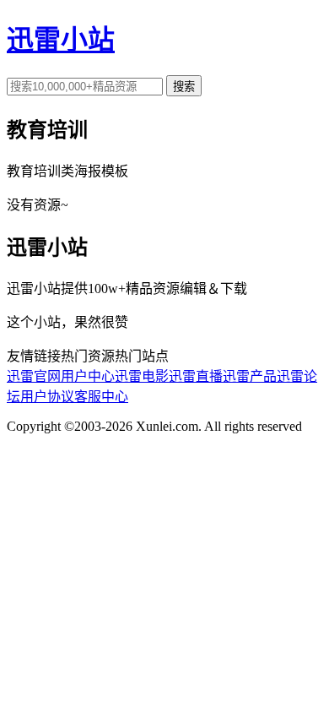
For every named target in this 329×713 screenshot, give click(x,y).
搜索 (184, 86)
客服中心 (101, 396)
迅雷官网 (34, 376)
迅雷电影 (142, 376)
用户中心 (88, 376)
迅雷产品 (250, 376)
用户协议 (47, 396)
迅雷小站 (61, 39)
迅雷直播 (196, 376)
